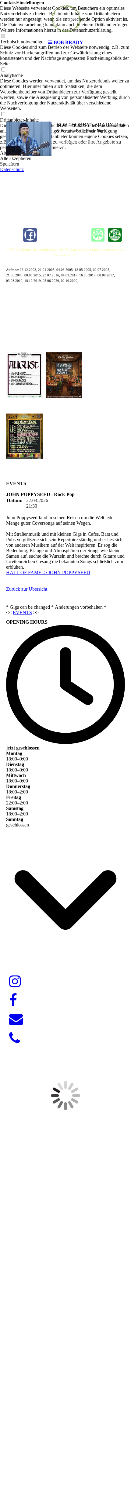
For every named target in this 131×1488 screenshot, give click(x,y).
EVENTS (22, 612)
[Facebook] (13, 1000)
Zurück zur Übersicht (26, 589)
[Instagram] (15, 981)
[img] (65, 18)
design (80, 1428)
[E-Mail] (16, 1019)
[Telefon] (14, 1038)
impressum (79, 1458)
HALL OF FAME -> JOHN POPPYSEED (48, 572)
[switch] (3, 69)
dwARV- (63, 1428)
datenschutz (109, 1458)
